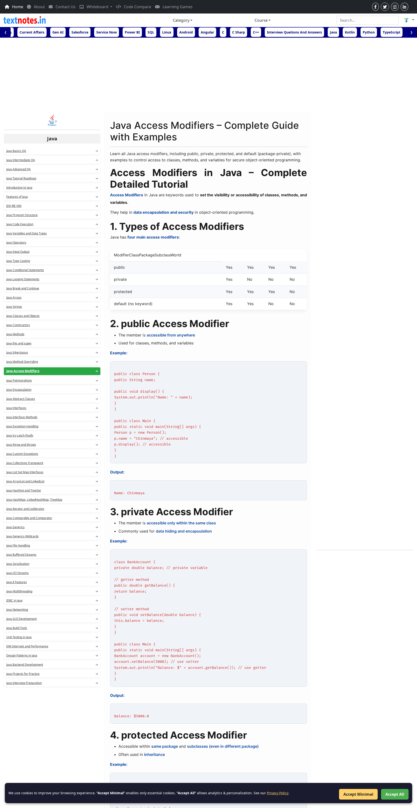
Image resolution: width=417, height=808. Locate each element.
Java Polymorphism (52, 380)
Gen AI (57, 32)
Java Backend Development (52, 665)
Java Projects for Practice (52, 674)
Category (181, 20)
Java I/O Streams (52, 573)
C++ (256, 32)
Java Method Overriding (52, 362)
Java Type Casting (52, 261)
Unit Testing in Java (52, 637)
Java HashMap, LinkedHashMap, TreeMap (52, 500)
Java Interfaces (52, 408)
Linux (166, 32)
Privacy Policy (277, 793)
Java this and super (52, 343)
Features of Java (52, 197)
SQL (151, 32)
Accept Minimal (358, 794)
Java (333, 32)
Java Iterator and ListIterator (52, 509)
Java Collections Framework (52, 463)
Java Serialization (52, 564)
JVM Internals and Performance (52, 646)
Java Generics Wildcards (52, 536)
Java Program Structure (52, 215)
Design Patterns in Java (52, 655)
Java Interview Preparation (52, 683)
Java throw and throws (52, 445)
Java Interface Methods (52, 417)
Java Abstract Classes (52, 399)
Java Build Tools (52, 628)
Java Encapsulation (52, 390)
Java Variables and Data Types (52, 233)
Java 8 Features (52, 582)
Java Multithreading (52, 591)
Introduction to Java (52, 187)
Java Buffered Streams (52, 555)
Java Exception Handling (52, 426)
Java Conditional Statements (52, 270)
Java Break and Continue (52, 288)
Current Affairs (32, 32)
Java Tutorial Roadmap (52, 178)
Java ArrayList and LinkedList (52, 481)
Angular (207, 32)
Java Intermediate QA (52, 160)
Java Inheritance (52, 352)
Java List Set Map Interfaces (52, 472)
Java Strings (52, 307)
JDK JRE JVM (52, 206)
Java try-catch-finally (52, 435)
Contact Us (65, 6)
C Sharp (238, 32)
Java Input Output (52, 252)
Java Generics (52, 527)
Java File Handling (52, 545)
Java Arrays (52, 297)
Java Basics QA (52, 151)
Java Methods (52, 334)
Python (369, 32)
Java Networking (52, 610)
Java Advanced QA (52, 169)
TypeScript (391, 32)
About (39, 6)
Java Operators (52, 242)
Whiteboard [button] (97, 6)
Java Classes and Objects (52, 316)
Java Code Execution (52, 224)
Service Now (106, 32)
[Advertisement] (208, 74)
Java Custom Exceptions (52, 454)
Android (186, 32)
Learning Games (177, 6)
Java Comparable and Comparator (52, 518)
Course (261, 20)
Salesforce (79, 32)
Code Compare (137, 6)
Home (17, 6)
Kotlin (350, 32)
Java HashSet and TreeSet (52, 490)
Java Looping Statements (52, 279)
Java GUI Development (52, 619)
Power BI (132, 32)
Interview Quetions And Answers (294, 32)
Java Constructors (52, 325)
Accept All (394, 794)
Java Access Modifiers (52, 371)
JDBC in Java (52, 600)
